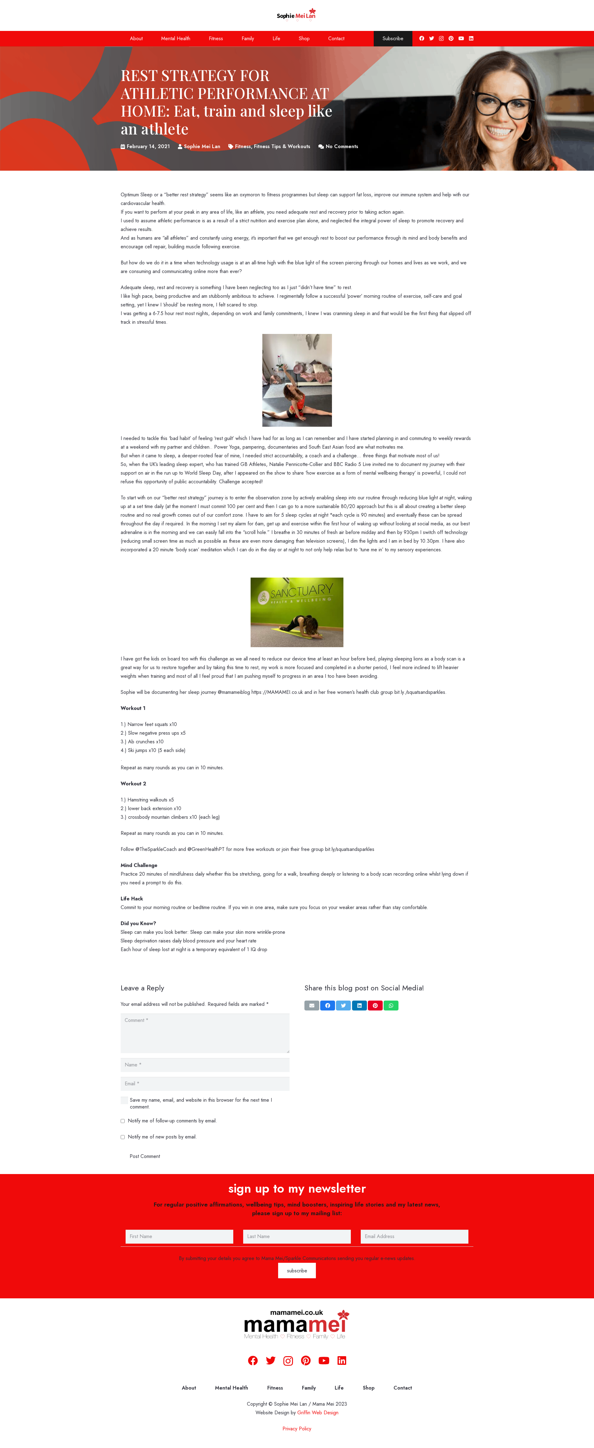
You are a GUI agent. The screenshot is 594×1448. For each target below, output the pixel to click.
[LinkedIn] (471, 38)
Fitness (275, 1387)
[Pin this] (375, 1005)
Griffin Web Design (317, 1412)
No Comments (342, 146)
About (189, 1387)
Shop (369, 1387)
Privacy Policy (296, 1428)
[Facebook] (421, 38)
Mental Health (231, 1387)
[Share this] (327, 1005)
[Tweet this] (343, 1005)
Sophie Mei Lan (202, 146)
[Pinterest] (451, 38)
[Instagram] (441, 38)
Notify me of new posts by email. (162, 1136)
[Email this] (311, 1005)
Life (339, 1387)
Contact (403, 1387)
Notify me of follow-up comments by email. (172, 1120)
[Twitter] (431, 38)
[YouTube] (461, 38)
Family (309, 1387)
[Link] (297, 15)
